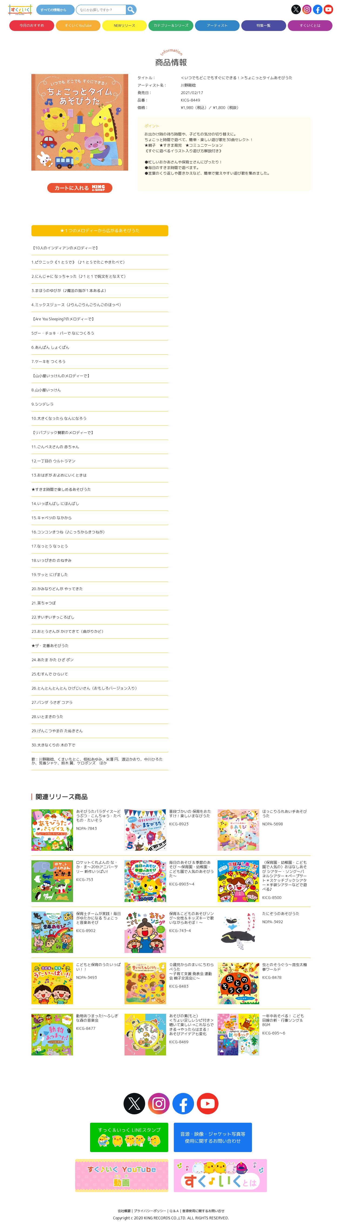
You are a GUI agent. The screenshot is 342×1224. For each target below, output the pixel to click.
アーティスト (217, 26)
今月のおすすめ (32, 26)
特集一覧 (264, 26)
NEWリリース (124, 26)
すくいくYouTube (78, 26)
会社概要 (124, 1211)
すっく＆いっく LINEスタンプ (129, 1130)
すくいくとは (310, 26)
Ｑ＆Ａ (174, 1211)
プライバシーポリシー (150, 1211)
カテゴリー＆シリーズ (171, 26)
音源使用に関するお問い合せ (203, 1211)
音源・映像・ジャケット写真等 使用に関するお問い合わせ (212, 1137)
